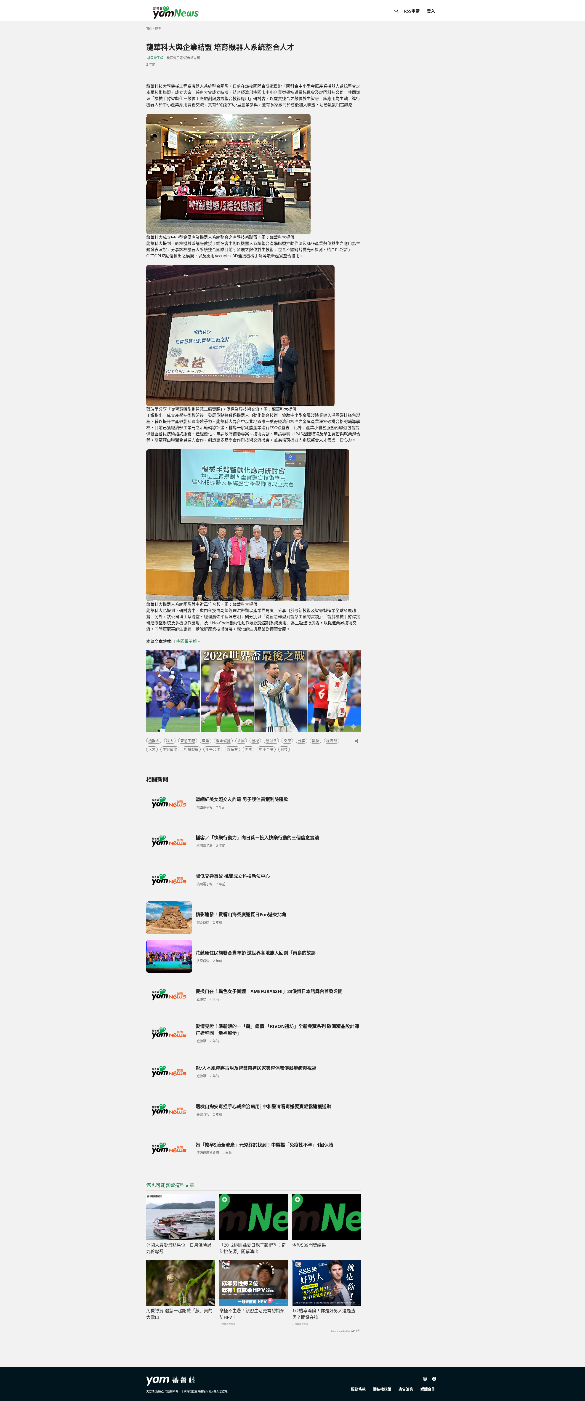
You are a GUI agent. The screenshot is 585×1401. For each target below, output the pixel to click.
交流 (287, 740)
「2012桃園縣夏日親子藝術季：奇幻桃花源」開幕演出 (252, 1248)
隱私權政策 (382, 1389)
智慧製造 (191, 749)
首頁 (149, 28)
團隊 (248, 749)
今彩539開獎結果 (309, 1245)
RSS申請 (412, 11)
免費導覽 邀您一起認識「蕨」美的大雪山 (179, 1314)
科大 (169, 740)
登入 (431, 11)
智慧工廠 (187, 740)
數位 (315, 740)
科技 (284, 749)
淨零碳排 (223, 740)
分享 (301, 740)
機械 (255, 740)
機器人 (153, 740)
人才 (152, 749)
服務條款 (358, 1389)
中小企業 (266, 749)
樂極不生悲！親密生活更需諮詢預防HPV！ (252, 1314)
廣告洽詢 (406, 1389)
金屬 (241, 740)
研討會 (271, 740)
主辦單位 (169, 749)
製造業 (232, 749)
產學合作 (212, 749)
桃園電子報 (155, 58)
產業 (205, 740)
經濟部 (331, 740)
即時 (158, 28)
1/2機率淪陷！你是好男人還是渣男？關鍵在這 (323, 1314)
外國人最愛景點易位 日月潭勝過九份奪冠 (178, 1248)
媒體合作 (427, 1389)
